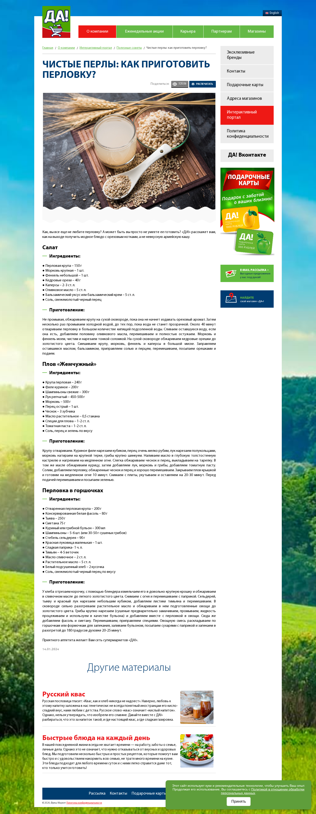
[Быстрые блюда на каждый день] (197, 737)
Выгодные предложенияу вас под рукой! (255, 273)
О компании (97, 32)
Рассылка (97, 794)
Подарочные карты (245, 85)
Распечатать (204, 84)
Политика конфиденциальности (248, 134)
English (274, 13)
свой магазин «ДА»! (252, 299)
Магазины (257, 32)
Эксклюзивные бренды (241, 55)
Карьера (187, 32)
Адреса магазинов (244, 99)
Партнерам (221, 32)
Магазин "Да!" (56, 22)
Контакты (236, 71)
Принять (238, 801)
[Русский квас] (197, 693)
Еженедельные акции (144, 32)
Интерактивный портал (242, 115)
